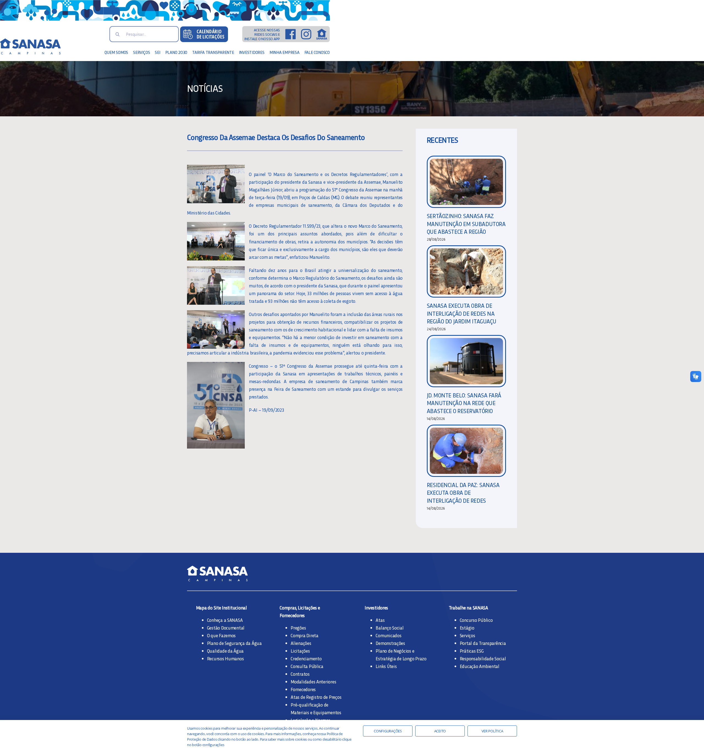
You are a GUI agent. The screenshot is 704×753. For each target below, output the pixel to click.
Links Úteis (386, 666)
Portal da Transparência (483, 643)
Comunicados (388, 635)
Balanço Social (389, 628)
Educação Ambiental (479, 666)
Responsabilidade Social (483, 658)
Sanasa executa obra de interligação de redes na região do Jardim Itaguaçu (461, 313)
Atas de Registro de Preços (316, 697)
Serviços (467, 635)
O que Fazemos (221, 635)
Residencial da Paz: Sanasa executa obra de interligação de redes (463, 492)
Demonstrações (390, 643)
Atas (380, 620)
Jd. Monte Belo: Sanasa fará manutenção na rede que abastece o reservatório (464, 403)
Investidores (376, 607)
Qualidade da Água (225, 651)
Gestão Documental (226, 628)
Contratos (300, 674)
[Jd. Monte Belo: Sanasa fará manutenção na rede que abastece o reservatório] (466, 361)
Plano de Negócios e (395, 651)
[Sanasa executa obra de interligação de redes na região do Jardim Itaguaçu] (466, 271)
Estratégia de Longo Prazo (401, 658)
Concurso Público (476, 620)
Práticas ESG (472, 651)
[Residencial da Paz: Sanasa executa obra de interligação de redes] (466, 451)
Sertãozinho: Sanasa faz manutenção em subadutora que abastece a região (466, 223)
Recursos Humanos (225, 658)
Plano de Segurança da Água (234, 643)
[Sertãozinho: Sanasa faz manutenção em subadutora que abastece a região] (466, 182)
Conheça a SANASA (225, 620)
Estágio (467, 628)
